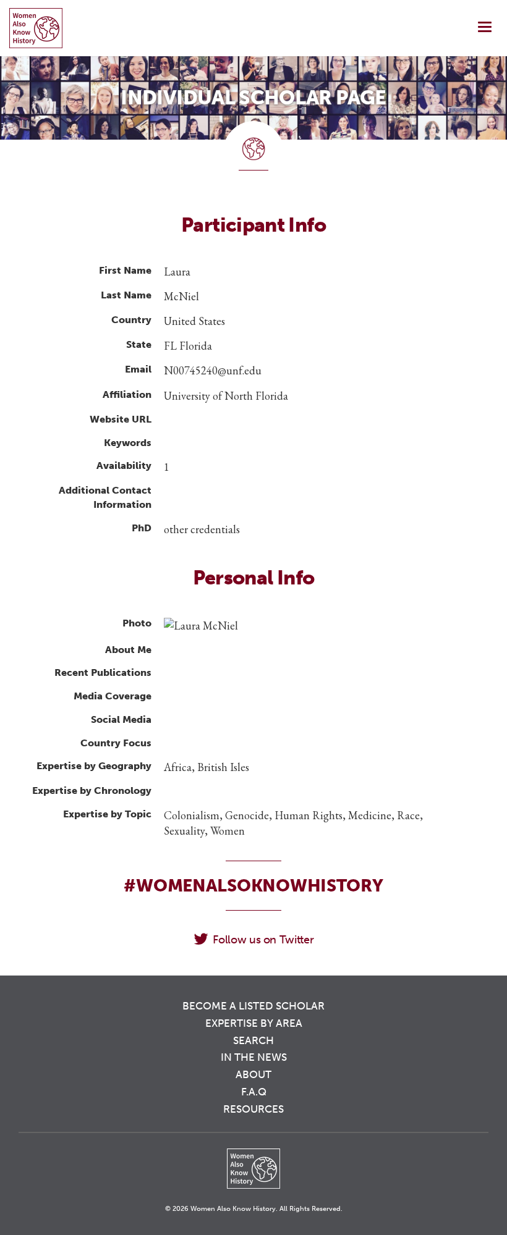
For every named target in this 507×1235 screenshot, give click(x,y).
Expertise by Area (253, 1023)
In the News (254, 1057)
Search (253, 1040)
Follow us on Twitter (263, 939)
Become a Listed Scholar (253, 1006)
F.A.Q (253, 1091)
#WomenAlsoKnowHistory (253, 885)
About (253, 1074)
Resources (253, 1109)
